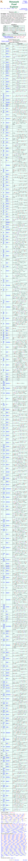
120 (4, 453)
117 (4, 446)
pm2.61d (8, 492)
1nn (7, 755)
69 (3, 251)
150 (4, 577)
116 (4, 445)
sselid (7, 639)
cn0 (14, 820)
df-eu (9, 835)
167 (4, 645)
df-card (10, 849)
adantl (7, 72)
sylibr (7, 111)
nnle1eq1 (8, 690)
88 (3, 336)
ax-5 (9, 824)
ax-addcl (16, 827)
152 (4, 582)
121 (4, 457)
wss (10, 816)
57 (3, 211)
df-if (20, 839)
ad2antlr (7, 68)
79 (3, 290)
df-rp (5, 853)
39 (3, 155)
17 (3, 88)
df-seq (22, 853)
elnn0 (7, 662)
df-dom (14, 848)
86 (3, 341)
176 (4, 675)
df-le (6, 850)
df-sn (2, 840)
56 (3, 208)
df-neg (15, 850)
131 (4, 493)
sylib (7, 78)
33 (3, 141)
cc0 (22, 819)
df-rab (5, 837)
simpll (7, 438)
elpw (7, 108)
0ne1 (7, 618)
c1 (2, 820)
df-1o (20, 847)
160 (4, 626)
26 (4, 808)
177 (4, 684)
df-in (5, 839)
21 (3, 102)
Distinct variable (6, 36)
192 (4, 727)
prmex (7, 104)
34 (3, 138)
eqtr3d (7, 318)
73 (3, 265)
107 (4, 409)
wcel (14, 815)
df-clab (13, 835)
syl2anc (7, 446)
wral (22, 815)
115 (4, 449)
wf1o (18, 818)
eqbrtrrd (7, 497)
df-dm (6, 843)
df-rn (10, 843)
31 (3, 130)
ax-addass (21, 828)
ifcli (7, 129)
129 (4, 484)
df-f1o (15, 845)
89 (3, 335)
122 (4, 460)
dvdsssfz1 (8, 229)
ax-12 (9, 825)
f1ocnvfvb (8, 599)
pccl (7, 655)
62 (3, 226)
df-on (5, 844)
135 (4, 519)
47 (3, 181)
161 (4, 620)
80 (3, 312)
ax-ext (13, 825)
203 (4, 768)
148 (4, 568)
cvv (6, 816)
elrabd (7, 255)
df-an (19, 833)
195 (4, 794)
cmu (18, 821)
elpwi (7, 216)
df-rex (17, 836)
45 (3, 176)
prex (7, 720)
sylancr (7, 251)
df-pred (22, 843)
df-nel (9, 836)
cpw (18, 816)
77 (3, 282)
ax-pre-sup (21, 832)
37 (3, 154)
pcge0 (7, 474)
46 (3, 184)
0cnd (7, 614)
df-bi (15, 833)
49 (3, 189)
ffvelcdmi (8, 285)
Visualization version (22, 9)
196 (4, 746)
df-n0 (13, 852)
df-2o (24, 847)
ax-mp (7, 226)
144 (4, 553)
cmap (10, 819)
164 (4, 633)
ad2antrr (8, 88)
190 (4, 726)
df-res (14, 843)
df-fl (12, 853)
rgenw (7, 132)
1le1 (7, 378)
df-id (17, 841)
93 (3, 358)
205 (4, 774)
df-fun (22, 844)
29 (3, 254)
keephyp (8, 383)
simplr (7, 75)
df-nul (16, 839)
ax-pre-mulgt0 (14, 832)
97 (3, 370)
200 (4, 758)
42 (3, 170)
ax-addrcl (22, 827)
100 (4, 382)
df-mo (5, 835)
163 (4, 738)
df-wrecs (7, 847)
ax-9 (23, 824)
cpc (13, 821)
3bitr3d (7, 800)
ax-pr (10, 826)
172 (4, 665)
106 (4, 404)
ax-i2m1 (12, 829)
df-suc (13, 844)
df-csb (17, 837)
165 (4, 639)
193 (4, 732)
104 (4, 393)
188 (4, 714)
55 (3, 206)
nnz (7, 86)
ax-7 (16, 824)
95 (3, 360)
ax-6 (12, 824)
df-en (10, 848)
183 (4, 698)
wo (5, 815)
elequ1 (7, 174)
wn (17, 813)
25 (3, 112)
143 (4, 548)
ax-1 (17, 823)
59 (3, 241)
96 (3, 364)
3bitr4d (7, 739)
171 (4, 659)
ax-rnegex (3, 831)
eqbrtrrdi (8, 388)
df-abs (2, 855)
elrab (7, 424)
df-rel (20, 842)
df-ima (18, 843)
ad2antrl (7, 568)
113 (4, 428)
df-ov (2, 846)
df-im (19, 854)
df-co (2, 843)
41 (3, 249)
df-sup (2, 849)
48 (3, 186)
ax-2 (20, 823)
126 (4, 478)
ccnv (21, 817)
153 (4, 799)
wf (11, 818)
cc (18, 819)
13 (3, 78)
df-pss (12, 839)
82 (3, 317)
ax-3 (22, 823)
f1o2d (7, 809)
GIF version (26, 9)
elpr (7, 708)
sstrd (7, 239)
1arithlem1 (8, 306)
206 (4, 777)
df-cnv (24, 842)
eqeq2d (7, 790)
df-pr (6, 840)
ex (6, 460)
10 (3, 99)
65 (3, 232)
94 (3, 359)
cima (2, 818)
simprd (7, 66)
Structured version (24, 8)
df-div (20, 850)
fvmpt (7, 185)
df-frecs (2, 847)
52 (3, 210)
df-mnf (20, 849)
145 (4, 560)
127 (4, 479)
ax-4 (5, 824)
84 (3, 318)
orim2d (7, 698)
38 (3, 150)
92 (3, 369)
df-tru (9, 834)
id (6, 649)
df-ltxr (2, 850)
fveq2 (7, 48)
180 (4, 687)
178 (4, 682)
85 (3, 323)
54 (3, 203)
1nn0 (7, 125)
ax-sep (22, 825)
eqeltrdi (7, 757)
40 (3, 255)
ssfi (6, 246)
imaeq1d (8, 118)
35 (3, 142)
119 (4, 450)
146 (4, 809)
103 (4, 388)
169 (4, 657)
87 (3, 330)
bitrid (7, 805)
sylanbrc (8, 559)
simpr (7, 468)
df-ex (17, 834)
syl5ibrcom (8, 488)
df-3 (9, 852)
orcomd (7, 669)
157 (4, 800)
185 (4, 710)
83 (3, 313)
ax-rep (17, 825)
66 (3, 236)
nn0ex (7, 148)
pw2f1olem (8, 626)
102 (4, 385)
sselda (7, 419)
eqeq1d (7, 582)
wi (20, 813)
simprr (7, 636)
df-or (22, 833)
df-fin (24, 848)
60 (3, 219)
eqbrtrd (7, 457)
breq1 (7, 53)
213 (4, 810)
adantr (7, 232)
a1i (6, 145)
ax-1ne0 (17, 829)
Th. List (13, 8)
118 (4, 447)
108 (4, 529)
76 (3, 280)
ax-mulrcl (8, 828)
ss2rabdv (8, 102)
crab (2, 816)
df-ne (5, 836)
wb (23, 813)
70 (3, 252)
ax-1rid (23, 829)
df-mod (17, 853)
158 (4, 624)
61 (3, 238)
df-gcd (12, 855)
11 (3, 72)
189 (4, 718)
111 (4, 427)
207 (4, 781)
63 (3, 227)
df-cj (10, 854)
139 (4, 530)
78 (3, 285)
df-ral (13, 836)
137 (4, 521)
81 (3, 302)
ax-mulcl (2, 828)
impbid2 (8, 760)
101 (4, 383)
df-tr (13, 841)
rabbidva (8, 777)
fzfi (6, 157)
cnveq (7, 114)
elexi (7, 181)
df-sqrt (23, 854)
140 (4, 559)
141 (4, 538)
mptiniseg (8, 746)
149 (4, 576)
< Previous (25, 1)
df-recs (12, 847)
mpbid (7, 685)
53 (3, 205)
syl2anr (7, 658)
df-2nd (24, 846)
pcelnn (7, 442)
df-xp (16, 842)
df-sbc (13, 837)
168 (4, 739)
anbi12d (7, 56)
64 (3, 235)
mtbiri (7, 206)
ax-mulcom (15, 828)
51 (3, 196)
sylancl (7, 577)
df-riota (23, 845)
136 (4, 520)
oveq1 (7, 347)
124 (4, 492)
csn (22, 816)
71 (3, 256)
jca (6, 529)
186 (4, 708)
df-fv (19, 845)
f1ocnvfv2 (8, 295)
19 (3, 97)
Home (5, 8)
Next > (26, 2)
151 (4, 578)
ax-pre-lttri (20, 831)
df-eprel (21, 841)
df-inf (6, 849)
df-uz (21, 852)
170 (4, 658)
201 (4, 760)
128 (4, 488)
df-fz (9, 853)
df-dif (21, 837)
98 (3, 387)
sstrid (7, 236)
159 (4, 625)
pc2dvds (8, 514)
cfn (15, 819)
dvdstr (7, 91)
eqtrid (7, 786)
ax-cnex (18, 826)
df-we (12, 842)
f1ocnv (7, 270)
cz (18, 820)
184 (4, 703)
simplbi (7, 565)
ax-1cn (7, 827)
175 (4, 702)
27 (3, 118)
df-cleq (17, 835)
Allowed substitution (8, 37)
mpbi (7, 142)
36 (3, 145)
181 (4, 693)
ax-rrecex (9, 831)
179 (4, 685)
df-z (17, 852)
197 (4, 750)
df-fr (8, 842)
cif (14, 816)
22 (3, 110)
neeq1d (7, 50)
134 (4, 524)
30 (3, 129)
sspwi (7, 633)
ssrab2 (7, 631)
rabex (7, 105)
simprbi (7, 64)
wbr (11, 817)
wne (18, 815)
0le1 (7, 379)
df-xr (24, 849)
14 (3, 81)
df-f (4, 845)
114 (4, 431)
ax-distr (7, 829)
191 (4, 722)
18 (3, 96)
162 (4, 627)
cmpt (16, 817)
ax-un (14, 826)
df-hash (6, 854)
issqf (7, 398)
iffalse (7, 200)
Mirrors (2, 8)
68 (3, 243)
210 (4, 796)
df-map (6, 848)
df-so (5, 842)
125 (4, 476)
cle (6, 820)
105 (4, 408)
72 (3, 289)
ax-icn (11, 827)
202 (4, 772)
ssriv (7, 213)
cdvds (2, 821)
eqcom (7, 563)
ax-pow (5, 826)
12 (3, 93)
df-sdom (19, 848)
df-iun (22, 840)
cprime (7, 821)
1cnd (7, 616)
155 (4, 607)
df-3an (5, 834)
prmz (7, 70)
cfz (22, 820)
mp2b (7, 170)
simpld (7, 81)
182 (4, 695)
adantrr (7, 718)
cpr (2, 817)
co (5, 819)
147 (4, 804)
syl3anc (7, 95)
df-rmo (21, 836)
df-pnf (15, 849)
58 (3, 213)
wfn (6, 818)
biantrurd (8, 645)
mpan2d (7, 99)
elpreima (8, 165)
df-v (9, 837)
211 (4, 801)
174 (4, 669)
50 (3, 192)
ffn (6, 160)
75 (3, 279)
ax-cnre (14, 831)
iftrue (7, 412)
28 (3, 122)
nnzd (7, 84)
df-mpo (11, 846)
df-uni (14, 840)
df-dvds (7, 855)
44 (3, 195)
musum (12, 857)
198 (4, 785)
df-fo (11, 845)
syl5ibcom (8, 694)
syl (6, 211)
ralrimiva (8, 393)
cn (10, 820)
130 (4, 489)
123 (4, 464)
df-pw (24, 839)
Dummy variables (5, 41)
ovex (7, 355)
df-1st (20, 846)
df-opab (5, 841)
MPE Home (8, 8)
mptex (7, 570)
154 (4, 604)
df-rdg (16, 847)
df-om (16, 846)
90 (3, 339)
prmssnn (8, 222)
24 (3, 108)
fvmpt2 (7, 573)
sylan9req (8, 342)
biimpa (7, 192)
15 (3, 84)
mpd (7, 702)
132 (4, 497)
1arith (7, 266)
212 (4, 805)
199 (4, 756)
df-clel (22, 835)
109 (4, 415)
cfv (22, 818)
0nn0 (7, 127)
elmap (7, 150)
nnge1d (7, 453)
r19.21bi (8, 687)
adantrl (7, 592)
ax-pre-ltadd (7, 832)
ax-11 (5, 825)
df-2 (5, 852)
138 (4, 526)
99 (3, 381)
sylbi (7, 196)
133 (4, 501)
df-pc (21, 855)
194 (4, 740)
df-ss (8, 839)
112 (4, 424)
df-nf (21, 834)
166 (4, 640)
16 (3, 95)
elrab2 (7, 62)
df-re (14, 854)
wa (1, 815)
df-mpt (9, 841)
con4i (7, 208)
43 (3, 171)
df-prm (16, 855)
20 (3, 100)
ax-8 (19, 824)
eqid (7, 135)
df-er (2, 848)
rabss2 (7, 224)
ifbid (7, 176)
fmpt (7, 138)
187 (4, 711)
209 (4, 790)
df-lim (9, 844)
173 (4, 666)
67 (3, 239)
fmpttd (7, 714)
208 (4, 786)
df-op (10, 840)
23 (3, 105)
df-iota (18, 844)
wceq (9, 815)
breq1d (7, 484)
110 (4, 456)
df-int (18, 840)
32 (3, 132)
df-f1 (8, 845)
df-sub (11, 850)
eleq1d (7, 122)
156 (4, 608)
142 (4, 546)
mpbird (7, 409)
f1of (7, 276)
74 (3, 266)
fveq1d (7, 323)
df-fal (13, 834)
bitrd (7, 773)
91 (3, 342)
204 (4, 770)
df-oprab (6, 846)
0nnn (7, 198)
